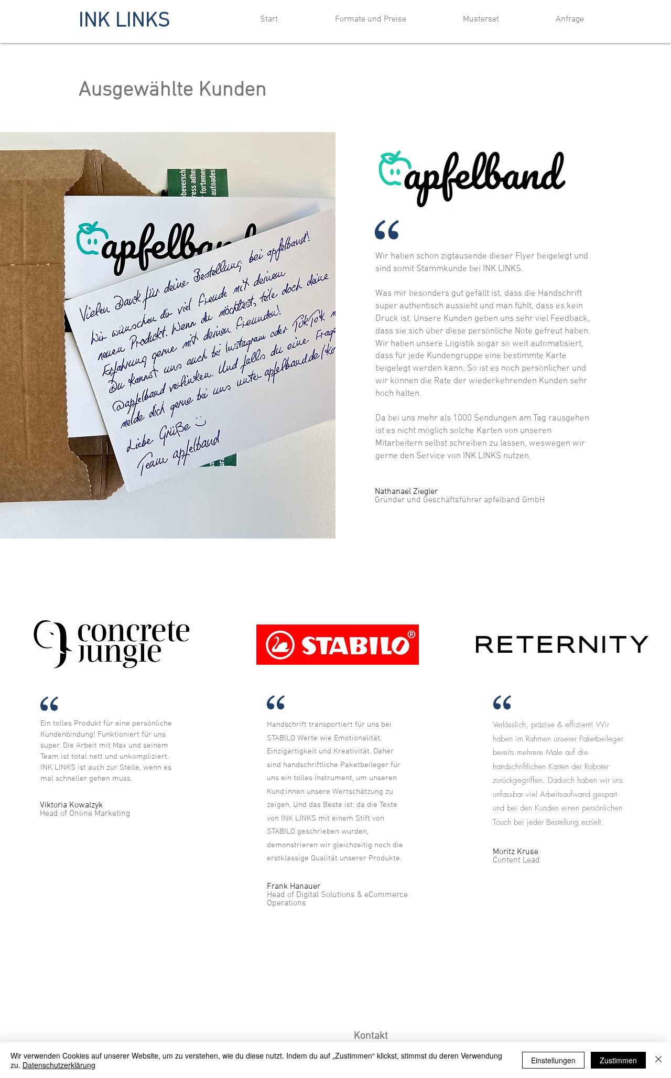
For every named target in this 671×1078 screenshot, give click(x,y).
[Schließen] (658, 1060)
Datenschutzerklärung (59, 1065)
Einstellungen (553, 1060)
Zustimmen (618, 1060)
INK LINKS (124, 21)
